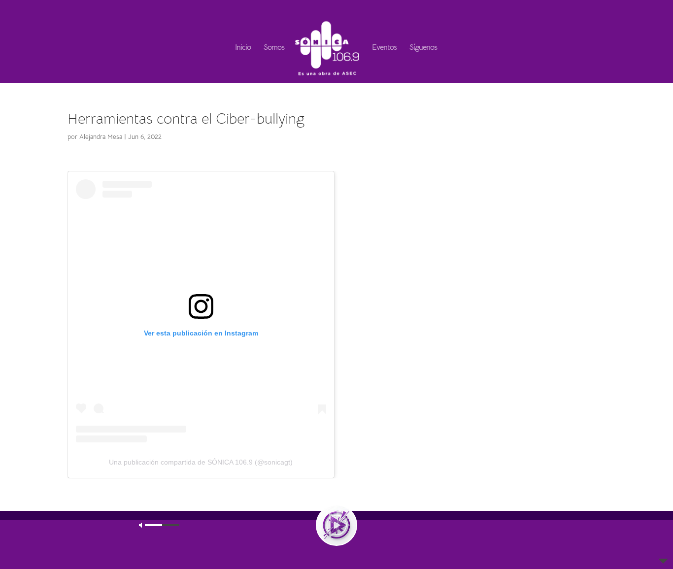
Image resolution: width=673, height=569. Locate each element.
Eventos (384, 48)
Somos (274, 48)
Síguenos (423, 48)
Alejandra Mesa (100, 137)
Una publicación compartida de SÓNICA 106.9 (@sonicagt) (201, 462)
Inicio (243, 48)
